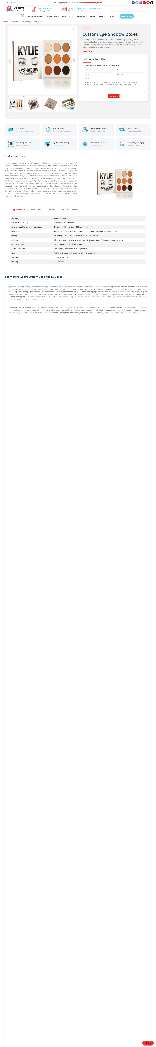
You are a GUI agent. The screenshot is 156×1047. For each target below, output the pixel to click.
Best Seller (66, 16)
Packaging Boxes (35, 16)
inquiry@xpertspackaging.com (84, 8)
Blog (112, 16)
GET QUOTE (114, 96)
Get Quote (126, 16)
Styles (92, 16)
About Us (6, 2)
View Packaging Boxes (93, 2)
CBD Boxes (80, 16)
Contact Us (15, 2)
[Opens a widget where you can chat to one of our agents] (148, 1043)
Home (5, 22)
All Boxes (102, 16)
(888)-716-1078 (45, 8)
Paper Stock (52, 16)
